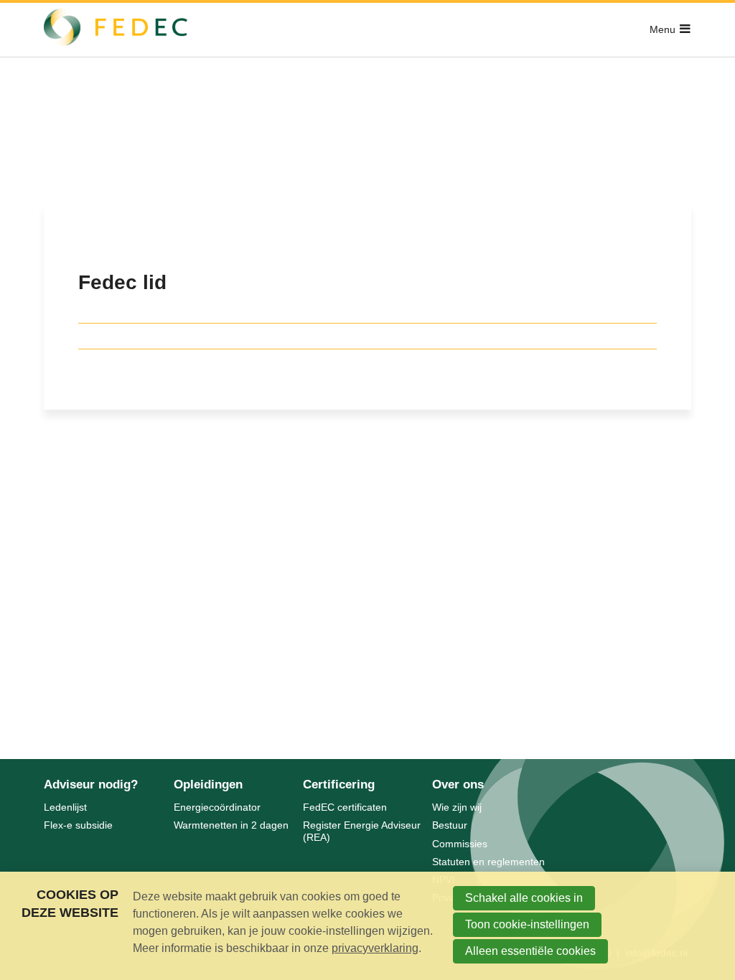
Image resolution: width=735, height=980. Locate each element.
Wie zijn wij (457, 807)
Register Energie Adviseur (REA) (362, 831)
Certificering (339, 784)
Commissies (459, 843)
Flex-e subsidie (78, 825)
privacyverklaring (375, 948)
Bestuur (449, 825)
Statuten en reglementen (488, 861)
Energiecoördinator (217, 807)
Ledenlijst (65, 807)
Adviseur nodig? (91, 784)
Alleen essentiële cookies (530, 951)
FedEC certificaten (345, 807)
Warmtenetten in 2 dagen (231, 825)
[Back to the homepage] (115, 30)
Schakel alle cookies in (524, 898)
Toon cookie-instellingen (527, 924)
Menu (662, 29)
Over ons (458, 784)
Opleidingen (208, 784)
